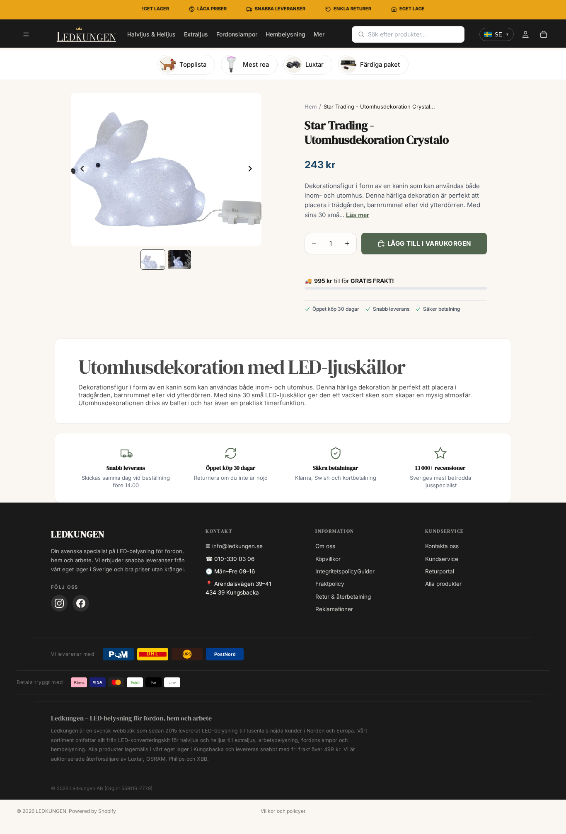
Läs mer (357, 214)
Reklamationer (334, 609)
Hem (311, 106)
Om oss (325, 546)
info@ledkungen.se (237, 546)
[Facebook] (81, 603)
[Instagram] (59, 603)
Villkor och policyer (283, 811)
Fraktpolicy (329, 583)
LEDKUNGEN (51, 811)
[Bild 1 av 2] (152, 259)
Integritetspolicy (336, 571)
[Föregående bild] (80, 169)
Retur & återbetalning (343, 596)
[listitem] (319, 34)
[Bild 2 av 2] (179, 259)
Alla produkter (443, 583)
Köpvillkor (328, 559)
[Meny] (26, 34)
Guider (366, 571)
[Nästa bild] (252, 169)
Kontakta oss (442, 546)
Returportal (439, 571)
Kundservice (441, 559)
